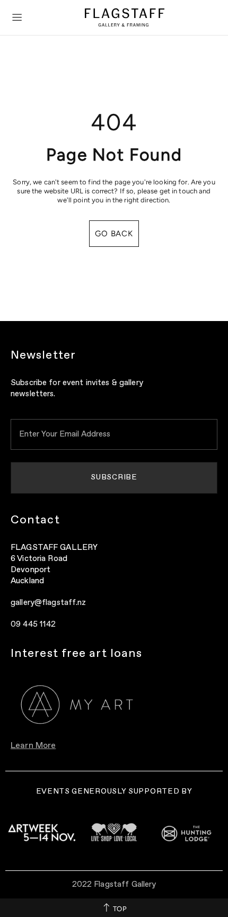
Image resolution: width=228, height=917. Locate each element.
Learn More (33, 746)
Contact (35, 520)
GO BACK (114, 233)
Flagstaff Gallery (124, 17)
